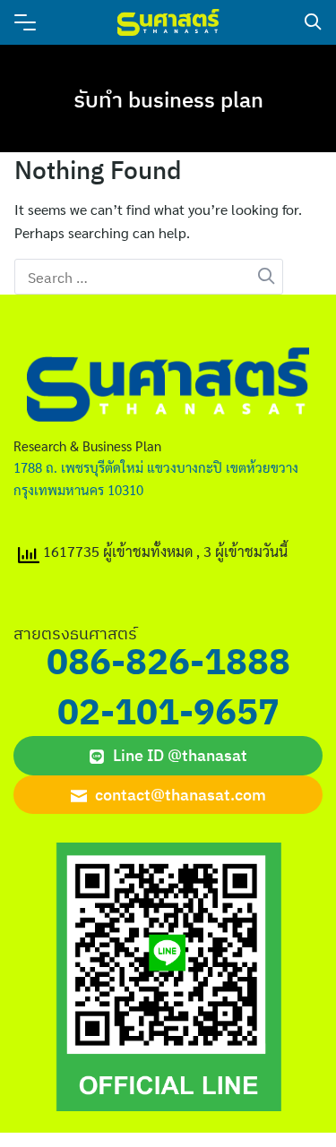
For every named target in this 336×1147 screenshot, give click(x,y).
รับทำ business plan (168, 99)
